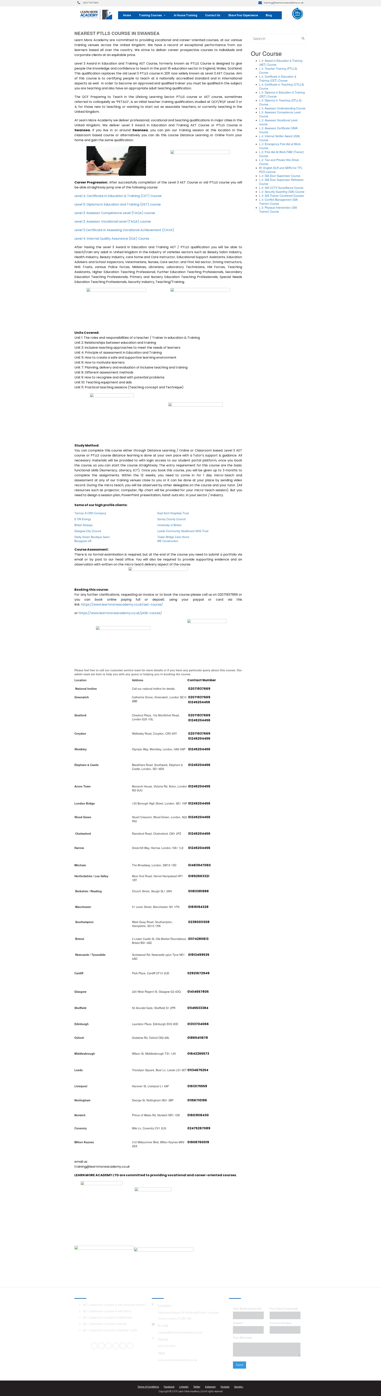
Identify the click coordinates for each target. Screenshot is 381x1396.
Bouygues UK (82, 541)
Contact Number (281, 1323)
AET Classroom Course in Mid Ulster (107, 1311)
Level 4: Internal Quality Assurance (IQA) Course (111, 238)
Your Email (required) (284, 1308)
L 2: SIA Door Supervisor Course (279, 176)
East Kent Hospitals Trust (173, 513)
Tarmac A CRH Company (90, 513)
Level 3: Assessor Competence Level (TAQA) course (114, 213)
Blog (269, 15)
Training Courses (150, 15)
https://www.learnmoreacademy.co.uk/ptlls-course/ (120, 613)
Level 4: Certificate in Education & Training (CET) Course (118, 196)
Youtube (224, 1386)
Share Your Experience (243, 15)
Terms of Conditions (148, 1386)
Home (127, 15)
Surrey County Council (171, 519)
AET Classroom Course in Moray (105, 1324)
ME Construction (167, 541)
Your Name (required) (247, 1308)
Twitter (196, 1386)
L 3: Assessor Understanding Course (282, 108)
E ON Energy (82, 519)
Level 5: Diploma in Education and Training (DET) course (117, 204)
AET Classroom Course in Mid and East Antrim (114, 1305)
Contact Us (212, 15)
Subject (238, 1323)
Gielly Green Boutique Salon (92, 537)
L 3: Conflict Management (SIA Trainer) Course (278, 201)
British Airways (83, 525)
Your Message (242, 1337)
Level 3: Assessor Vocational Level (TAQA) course (112, 221)
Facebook (169, 1386)
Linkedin (184, 1386)
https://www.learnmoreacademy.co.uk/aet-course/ (122, 604)
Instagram (210, 1386)
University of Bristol (169, 525)
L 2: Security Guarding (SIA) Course (281, 192)
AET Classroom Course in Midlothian (107, 1318)
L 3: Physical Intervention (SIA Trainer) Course (278, 209)
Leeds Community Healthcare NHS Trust (182, 531)
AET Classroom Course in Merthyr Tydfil (110, 1330)
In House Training (185, 15)
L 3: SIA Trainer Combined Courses (281, 196)
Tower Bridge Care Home (173, 537)
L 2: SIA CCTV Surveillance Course (281, 188)
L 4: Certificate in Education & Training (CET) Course (277, 78)
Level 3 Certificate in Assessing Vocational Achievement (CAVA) (124, 230)
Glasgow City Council (87, 531)
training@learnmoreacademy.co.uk (180, 1332)
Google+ (238, 1386)
